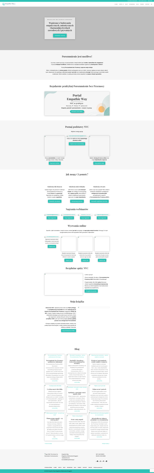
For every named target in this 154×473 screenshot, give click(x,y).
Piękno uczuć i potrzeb (99, 389)
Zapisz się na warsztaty (77, 144)
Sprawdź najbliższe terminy (99, 201)
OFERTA (120, 4)
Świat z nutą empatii (77, 419)
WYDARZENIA (132, 4)
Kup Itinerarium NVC (68, 330)
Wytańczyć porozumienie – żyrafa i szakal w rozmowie (99, 361)
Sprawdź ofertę (60, 35)
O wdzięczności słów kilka (54, 389)
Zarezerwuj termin (77, 201)
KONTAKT (147, 4)
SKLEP (126, 4)
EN (151, 4)
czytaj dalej (54, 380)
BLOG (137, 4)
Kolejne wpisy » (105, 443)
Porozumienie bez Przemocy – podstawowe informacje (54, 361)
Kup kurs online (54, 163)
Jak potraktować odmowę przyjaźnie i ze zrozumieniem (99, 419)
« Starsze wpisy (48, 443)
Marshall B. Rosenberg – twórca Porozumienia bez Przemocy (77, 362)
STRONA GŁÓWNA (48, 467)
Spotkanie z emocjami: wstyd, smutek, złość (77, 393)
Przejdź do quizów (91, 291)
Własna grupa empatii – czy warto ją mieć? (55, 419)
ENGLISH (90, 467)
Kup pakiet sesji (99, 163)
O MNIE (116, 4)
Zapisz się (52, 246)
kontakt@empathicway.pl (68, 459)
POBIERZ (142, 4)
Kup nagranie (52, 218)
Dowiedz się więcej (54, 201)
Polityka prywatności (98, 467)
